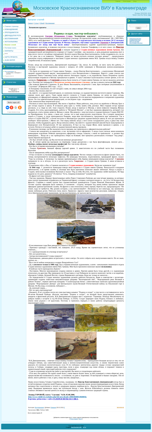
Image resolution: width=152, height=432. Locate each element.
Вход (134, 1)
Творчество (8, 76)
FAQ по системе (134, 41)
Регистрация (127, 1)
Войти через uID (13, 102)
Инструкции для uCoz (135, 43)
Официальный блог (135, 38)
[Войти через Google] (16, 107)
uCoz (84, 427)
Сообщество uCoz (134, 40)
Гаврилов (42, 80)
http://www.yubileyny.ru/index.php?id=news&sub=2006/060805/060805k (57, 397)
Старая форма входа (13, 112)
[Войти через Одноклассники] (20, 107)
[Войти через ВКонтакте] (7, 107)
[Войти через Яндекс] (11, 107)
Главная (117, 1)
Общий (42, 23)
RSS (149, 15)
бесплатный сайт (76, 427)
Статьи (36, 23)
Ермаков (53, 407)
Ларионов (104, 43)
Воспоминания (9, 71)
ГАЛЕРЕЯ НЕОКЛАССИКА (65, 399)
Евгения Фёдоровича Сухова (58, 36)
